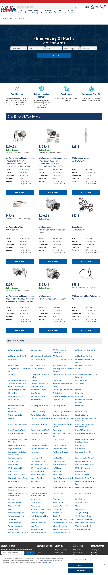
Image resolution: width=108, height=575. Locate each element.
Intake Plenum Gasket (38, 475)
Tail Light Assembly (81, 513)
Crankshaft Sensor (81, 412)
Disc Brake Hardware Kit (61, 415)
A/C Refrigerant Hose (38, 365)
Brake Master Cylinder (38, 396)
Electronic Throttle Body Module (41, 418)
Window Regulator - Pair (61, 529)
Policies (39, 550)
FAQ (38, 555)
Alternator (34, 380)
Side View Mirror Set (60, 506)
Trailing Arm (34, 519)
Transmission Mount (14, 523)
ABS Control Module (37, 369)
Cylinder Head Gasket (15, 415)
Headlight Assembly (59, 461)
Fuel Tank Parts (13, 461)
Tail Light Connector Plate (39, 516)
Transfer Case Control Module (63, 519)
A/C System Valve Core (83, 365)
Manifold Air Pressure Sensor (18, 478)
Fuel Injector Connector (61, 452)
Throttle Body (57, 516)
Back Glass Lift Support (38, 390)
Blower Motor (12, 393)
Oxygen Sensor (36, 481)
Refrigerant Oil (35, 499)
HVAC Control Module (15, 468)
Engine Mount (57, 430)
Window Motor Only (37, 529)
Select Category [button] (69, 49)
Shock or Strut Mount (15, 506)
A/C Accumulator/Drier (16, 350)
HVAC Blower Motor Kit (61, 465)
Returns (39, 552)
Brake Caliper (57, 393)
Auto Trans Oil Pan (81, 380)
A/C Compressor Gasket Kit (17, 356)
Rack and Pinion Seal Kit (83, 493)
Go (54, 55)
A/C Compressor (36, 350)
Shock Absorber (58, 503)
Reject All (80, 565)
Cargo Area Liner (58, 400)
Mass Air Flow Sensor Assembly (63, 478)
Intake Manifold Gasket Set (17, 475)
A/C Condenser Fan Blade (83, 356)
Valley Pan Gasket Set (38, 523)
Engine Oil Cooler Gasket (83, 430)
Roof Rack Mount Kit (15, 503)
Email (74, 555)
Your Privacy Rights (80, 560)
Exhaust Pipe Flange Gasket (40, 445)
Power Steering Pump (38, 487)
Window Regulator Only (82, 529)
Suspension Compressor (16, 513)
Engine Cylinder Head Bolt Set (40, 430)
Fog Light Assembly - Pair (39, 449)
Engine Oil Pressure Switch (39, 434)
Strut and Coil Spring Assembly (41, 509)
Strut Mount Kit (80, 509)
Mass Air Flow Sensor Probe (84, 478)
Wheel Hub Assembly (60, 526)
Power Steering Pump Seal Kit (63, 487)
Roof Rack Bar (80, 499)
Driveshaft (11, 418)
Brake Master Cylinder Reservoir (63, 396)
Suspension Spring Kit (38, 513)
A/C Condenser (58, 356)
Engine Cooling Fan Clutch (16, 430)
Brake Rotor (79, 396)
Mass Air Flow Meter (37, 478)
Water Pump (35, 526)
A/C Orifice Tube (13, 365)
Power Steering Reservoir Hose (85, 487)
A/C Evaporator (13, 359)
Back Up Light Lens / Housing (63, 390)
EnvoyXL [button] (49, 49)
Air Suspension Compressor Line (63, 375)
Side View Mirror (36, 506)
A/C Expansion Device (38, 359)
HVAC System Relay (37, 471)
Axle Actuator (79, 384)
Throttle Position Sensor (83, 516)
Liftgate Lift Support (82, 475)
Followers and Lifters (60, 449)
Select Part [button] (85, 49)
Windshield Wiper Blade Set (62, 533)
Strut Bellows (57, 509)
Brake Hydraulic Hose (15, 396)
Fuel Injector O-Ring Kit (83, 452)
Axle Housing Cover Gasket (17, 390)
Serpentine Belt (36, 503)
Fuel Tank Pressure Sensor (39, 461)
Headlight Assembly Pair (83, 461)
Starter (77, 506)
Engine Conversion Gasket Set (63, 418)
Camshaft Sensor (36, 400)
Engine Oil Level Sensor (16, 434)
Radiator (11, 499)
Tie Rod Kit (12, 519)
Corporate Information (61, 550)
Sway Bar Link (57, 513)
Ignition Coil (57, 471)
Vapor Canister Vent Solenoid (85, 523)
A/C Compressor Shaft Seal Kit (41, 356)
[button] (19, 12)
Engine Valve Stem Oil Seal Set (85, 434)
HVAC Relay (57, 468)
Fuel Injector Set (36, 458)
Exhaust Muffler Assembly (16, 445)
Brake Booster (35, 393)
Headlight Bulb (13, 465)
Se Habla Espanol (78, 552)
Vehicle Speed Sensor (15, 526)
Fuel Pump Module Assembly (84, 458)
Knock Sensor (57, 475)
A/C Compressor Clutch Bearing (85, 350)
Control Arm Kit (13, 412)
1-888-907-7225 (77, 550)
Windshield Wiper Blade (38, 533)
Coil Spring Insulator (59, 406)
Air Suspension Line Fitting (17, 380)
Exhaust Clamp (35, 439)
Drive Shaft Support (81, 415)
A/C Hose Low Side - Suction (62, 359)
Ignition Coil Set (80, 471)
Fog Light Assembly (14, 449)
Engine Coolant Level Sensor (17, 424)
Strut (10, 509)
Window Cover (13, 529)
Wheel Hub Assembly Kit (83, 526)
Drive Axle (94, 552)
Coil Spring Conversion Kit (39, 406)
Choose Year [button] (16, 49)
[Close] (104, 564)
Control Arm (79, 406)
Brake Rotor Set (13, 400)
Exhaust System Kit (59, 445)
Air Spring (11, 375)
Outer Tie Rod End (14, 481)
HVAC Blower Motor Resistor (84, 465)
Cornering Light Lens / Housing (63, 412)
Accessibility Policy (60, 555)
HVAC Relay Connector (82, 468)
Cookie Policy (47, 562)
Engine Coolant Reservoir (39, 424)
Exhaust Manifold (58, 439)
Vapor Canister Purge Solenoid (63, 523)
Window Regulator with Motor (18, 533)
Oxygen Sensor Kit (59, 481)
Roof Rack (56, 499)
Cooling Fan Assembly (38, 412)
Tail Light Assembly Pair (16, 516)
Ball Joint (78, 390)
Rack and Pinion (58, 493)
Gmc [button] (30, 49)
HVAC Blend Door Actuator (39, 465)
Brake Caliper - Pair (81, 393)
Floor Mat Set (79, 445)
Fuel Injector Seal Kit (15, 458)
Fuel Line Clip (57, 458)
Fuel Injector (35, 452)
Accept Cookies (80, 570)
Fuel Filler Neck (80, 449)
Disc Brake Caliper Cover (39, 415)
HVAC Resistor (13, 471)
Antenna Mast (57, 380)
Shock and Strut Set (82, 503)
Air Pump (78, 369)
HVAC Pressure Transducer (40, 468)
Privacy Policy (59, 552)
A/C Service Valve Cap (60, 365)
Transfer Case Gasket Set (83, 519)
